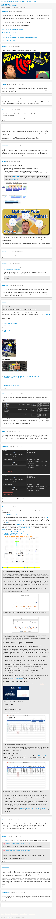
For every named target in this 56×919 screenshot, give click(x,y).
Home (2, 914)
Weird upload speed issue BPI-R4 (9, 32)
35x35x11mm (7, 325)
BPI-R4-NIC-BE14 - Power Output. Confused (12, 29)
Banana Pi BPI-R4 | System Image (11, 514)
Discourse (8, 917)
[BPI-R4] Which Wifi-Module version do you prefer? (16, 534)
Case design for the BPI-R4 (8, 40)
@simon (7, 840)
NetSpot (42, 684)
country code (16, 176)
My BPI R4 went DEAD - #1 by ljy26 (12, 377)
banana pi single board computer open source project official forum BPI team (18, 1)
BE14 (7, 522)
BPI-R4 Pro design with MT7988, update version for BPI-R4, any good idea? (19, 37)
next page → (5, 905)
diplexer (19, 524)
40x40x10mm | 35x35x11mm (10, 323)
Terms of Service (23, 914)
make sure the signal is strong (16, 678)
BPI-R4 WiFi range (9, 5)
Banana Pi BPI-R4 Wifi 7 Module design (13, 533)
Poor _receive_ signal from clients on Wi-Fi (12, 35)
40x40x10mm (7, 330)
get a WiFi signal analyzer (42, 755)
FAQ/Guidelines (14, 914)
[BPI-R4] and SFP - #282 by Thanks (12, 385)
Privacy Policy (32, 914)
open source (22, 520)
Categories (7, 914)
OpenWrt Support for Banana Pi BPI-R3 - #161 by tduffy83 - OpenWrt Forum (21, 376)
